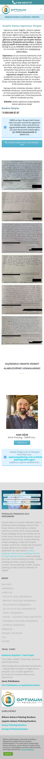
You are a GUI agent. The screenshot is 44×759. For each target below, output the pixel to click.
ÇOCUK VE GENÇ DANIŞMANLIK (17, 596)
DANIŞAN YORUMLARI (12, 633)
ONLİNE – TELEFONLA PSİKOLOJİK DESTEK (22, 616)
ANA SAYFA (7, 584)
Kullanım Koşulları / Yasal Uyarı (18, 655)
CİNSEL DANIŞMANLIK (13, 612)
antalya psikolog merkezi (13, 556)
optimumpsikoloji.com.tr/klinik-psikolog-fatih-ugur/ (26, 458)
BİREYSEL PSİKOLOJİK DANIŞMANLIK (19, 600)
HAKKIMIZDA (7, 588)
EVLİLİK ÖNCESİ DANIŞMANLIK (17, 604)
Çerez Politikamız (27, 749)
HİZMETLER (7, 592)
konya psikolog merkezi (28, 553)
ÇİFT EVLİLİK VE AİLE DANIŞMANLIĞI (19, 608)
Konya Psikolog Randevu (14, 725)
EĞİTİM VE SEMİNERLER (14, 625)
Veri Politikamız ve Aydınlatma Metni (21, 685)
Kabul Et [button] (8, 754)
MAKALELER (7, 629)
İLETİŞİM (5, 641)
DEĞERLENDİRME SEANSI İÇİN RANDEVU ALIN (23, 143)
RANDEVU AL (22, 443)
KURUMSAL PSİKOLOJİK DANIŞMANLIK (20, 621)
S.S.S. (4, 637)
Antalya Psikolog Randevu (15, 729)
